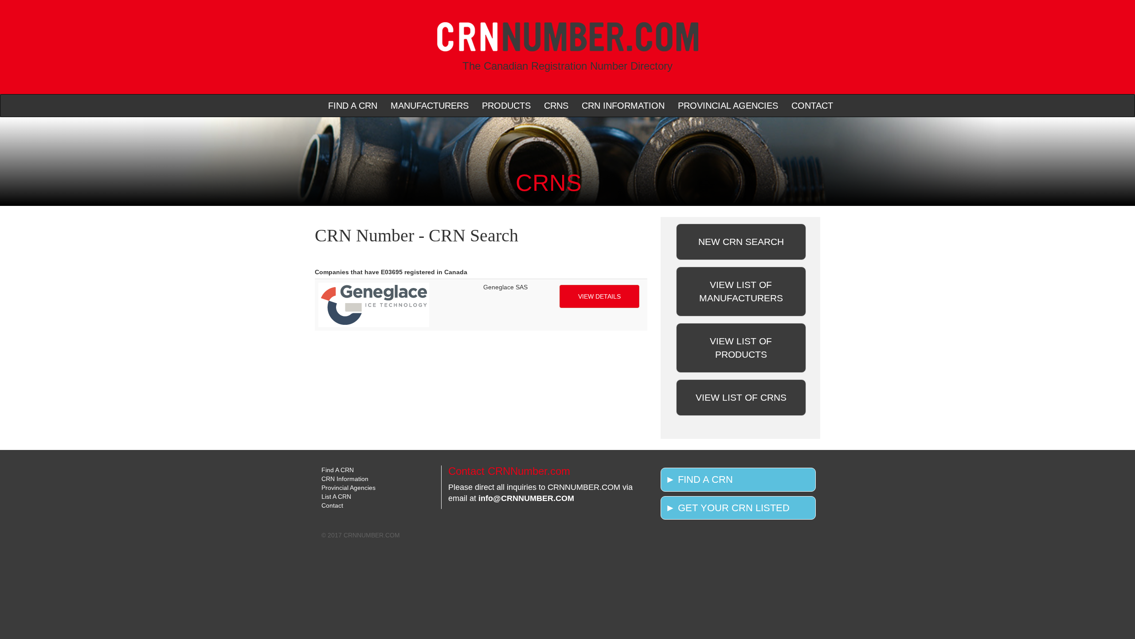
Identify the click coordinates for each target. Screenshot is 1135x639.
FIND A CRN (352, 105)
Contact (332, 505)
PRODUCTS (506, 105)
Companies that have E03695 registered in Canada (391, 272)
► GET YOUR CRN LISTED (727, 507)
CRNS (556, 105)
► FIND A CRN (699, 479)
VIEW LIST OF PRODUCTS (741, 347)
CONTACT (812, 105)
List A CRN (336, 496)
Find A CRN (337, 469)
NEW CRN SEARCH (741, 242)
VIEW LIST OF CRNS (741, 397)
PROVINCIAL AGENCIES (728, 105)
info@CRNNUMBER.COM (526, 498)
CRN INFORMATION (623, 105)
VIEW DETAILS (599, 296)
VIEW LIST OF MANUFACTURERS (741, 291)
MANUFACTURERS (430, 105)
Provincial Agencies (348, 487)
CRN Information (344, 478)
